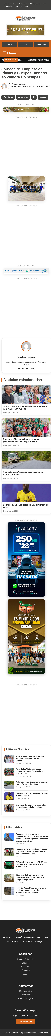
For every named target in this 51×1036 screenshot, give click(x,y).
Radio (9, 45)
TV (25, 45)
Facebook (8, 97)
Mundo (26, 974)
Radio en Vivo (25, 991)
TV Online (25, 995)
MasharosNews (19, 84)
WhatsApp (41, 45)
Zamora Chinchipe (25, 959)
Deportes (26, 970)
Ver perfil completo (26, 368)
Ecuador (25, 963)
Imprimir (43, 97)
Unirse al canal (25, 1021)
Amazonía (25, 967)
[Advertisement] (25, 146)
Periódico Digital (25, 998)
